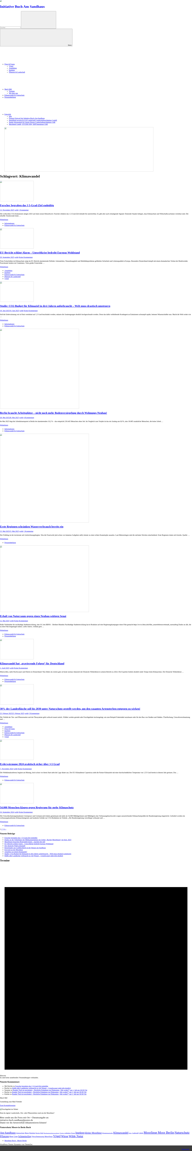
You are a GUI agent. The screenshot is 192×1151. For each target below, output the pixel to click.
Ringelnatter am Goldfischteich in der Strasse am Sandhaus (25, 848)
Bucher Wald (39, 1133)
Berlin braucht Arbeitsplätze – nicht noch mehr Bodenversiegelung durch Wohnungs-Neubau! (53, 412)
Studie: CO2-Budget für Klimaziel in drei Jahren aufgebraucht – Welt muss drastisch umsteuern (55, 306)
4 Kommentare (29, 418)
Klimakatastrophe (107, 1133)
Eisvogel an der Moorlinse (13, 850)
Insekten (12, 70)
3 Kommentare (34, 713)
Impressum (185, 1149)
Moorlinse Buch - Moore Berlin (15, 1141)
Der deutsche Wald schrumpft (14, 846)
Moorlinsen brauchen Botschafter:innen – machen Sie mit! (24, 842)
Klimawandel (120, 1132)
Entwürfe (7, 114)
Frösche (62, 1133)
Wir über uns (13, 93)
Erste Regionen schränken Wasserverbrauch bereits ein (31, 526)
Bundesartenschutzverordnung (51, 1133)
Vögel (11, 66)
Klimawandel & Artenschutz (14, 95)
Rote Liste (13, 1136)
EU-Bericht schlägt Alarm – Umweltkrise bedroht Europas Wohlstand (40, 252)
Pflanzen (4, 1136)
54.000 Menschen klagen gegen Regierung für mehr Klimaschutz (37, 807)
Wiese (64, 1136)
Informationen (9, 223)
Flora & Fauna (9, 64)
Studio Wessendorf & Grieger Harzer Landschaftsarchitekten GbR (32, 122)
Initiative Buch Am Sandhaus (22, 7)
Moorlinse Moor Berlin (159, 1132)
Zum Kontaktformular (7, 1105)
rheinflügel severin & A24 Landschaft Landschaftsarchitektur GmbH (33, 120)
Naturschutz (182, 1132)
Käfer (130, 1133)
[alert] (96, 971)
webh (16, 210)
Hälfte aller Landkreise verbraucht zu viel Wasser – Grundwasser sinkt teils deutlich (33, 856)
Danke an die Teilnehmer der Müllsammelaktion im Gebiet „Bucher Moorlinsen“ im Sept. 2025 (37, 840)
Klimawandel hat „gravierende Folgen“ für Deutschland (32, 663)
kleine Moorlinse (93, 1132)
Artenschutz (20, 1133)
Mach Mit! (8, 89)
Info (10, 116)
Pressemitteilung (10, 97)
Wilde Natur (76, 1136)
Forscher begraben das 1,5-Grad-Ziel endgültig (27, 205)
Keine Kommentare (26, 257)
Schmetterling (24, 1136)
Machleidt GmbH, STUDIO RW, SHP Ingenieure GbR (28, 124)
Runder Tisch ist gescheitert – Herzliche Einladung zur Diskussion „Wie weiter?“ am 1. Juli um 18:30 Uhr (50, 1090)
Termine (12, 91)
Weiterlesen (4, 220)
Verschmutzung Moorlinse (42, 1136)
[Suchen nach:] (10, 27)
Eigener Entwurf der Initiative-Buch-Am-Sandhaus (27, 118)
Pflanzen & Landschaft (17, 72)
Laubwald (135, 1133)
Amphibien (13, 68)
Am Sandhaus (8, 1132)
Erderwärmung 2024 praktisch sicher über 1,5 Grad (30, 764)
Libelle (141, 1133)
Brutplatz (32, 1133)
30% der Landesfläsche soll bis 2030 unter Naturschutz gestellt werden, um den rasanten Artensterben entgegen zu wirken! (70, 708)
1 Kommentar (24, 210)
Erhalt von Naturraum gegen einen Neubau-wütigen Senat (33, 616)
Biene (27, 1133)
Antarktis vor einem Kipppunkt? (15, 852)
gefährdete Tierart (69, 1133)
